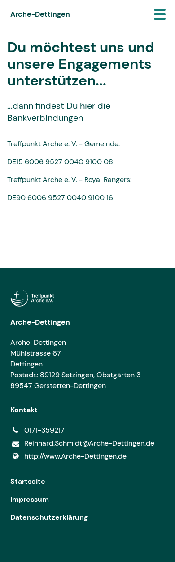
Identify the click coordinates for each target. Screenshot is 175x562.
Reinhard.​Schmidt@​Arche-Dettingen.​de (89, 443)
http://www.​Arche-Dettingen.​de (75, 456)
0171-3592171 (45, 430)
